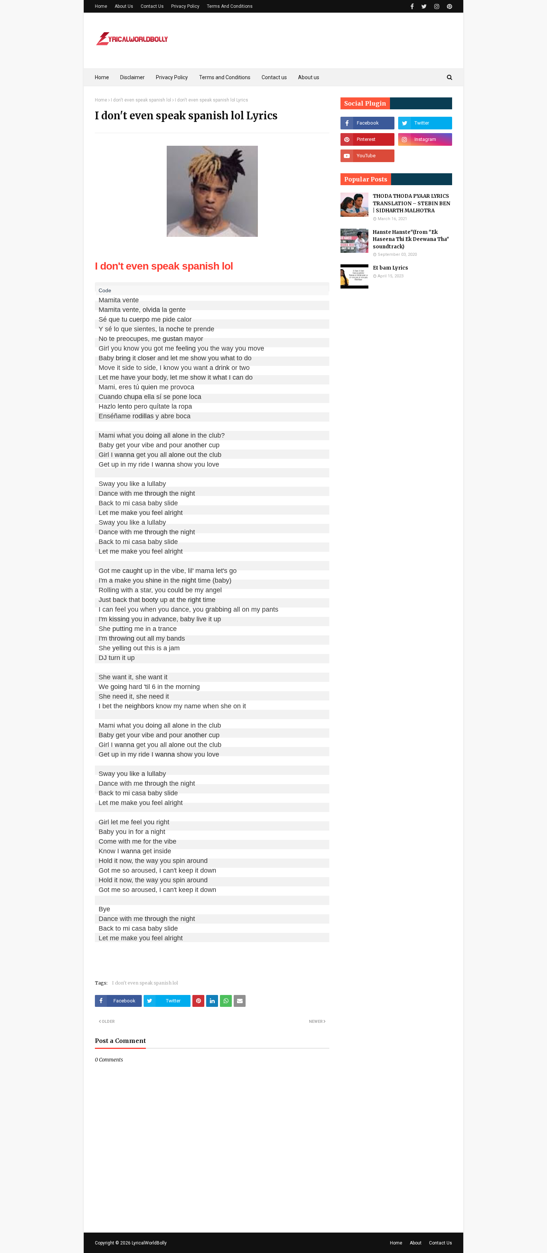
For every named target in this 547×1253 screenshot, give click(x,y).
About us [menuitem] (308, 77)
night (189, 580)
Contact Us (152, 6)
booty (150, 599)
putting (122, 628)
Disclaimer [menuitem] (132, 77)
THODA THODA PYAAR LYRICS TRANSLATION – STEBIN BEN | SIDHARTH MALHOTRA (411, 203)
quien (149, 387)
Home (101, 6)
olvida (151, 309)
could (175, 590)
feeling (186, 348)
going (119, 686)
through (156, 493)
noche (175, 329)
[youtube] (367, 155)
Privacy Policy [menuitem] (172, 77)
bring (123, 358)
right (194, 599)
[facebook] (412, 6)
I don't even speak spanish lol (141, 100)
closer (147, 358)
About (416, 1243)
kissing (119, 619)
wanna (124, 454)
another (195, 445)
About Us (124, 6)
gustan (173, 338)
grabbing (218, 609)
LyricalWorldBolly (149, 1243)
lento (125, 406)
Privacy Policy (185, 6)
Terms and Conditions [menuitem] (224, 77)
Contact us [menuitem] (274, 77)
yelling (121, 648)
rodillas (143, 416)
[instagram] (436, 6)
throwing (121, 638)
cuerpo (139, 319)
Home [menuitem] (102, 77)
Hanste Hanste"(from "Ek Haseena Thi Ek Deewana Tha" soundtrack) (411, 239)
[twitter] (424, 6)
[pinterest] (448, 6)
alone (180, 435)
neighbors (139, 706)
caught (132, 570)
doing (153, 435)
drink (222, 367)
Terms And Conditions (230, 6)
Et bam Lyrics (390, 268)
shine (153, 580)
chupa (133, 396)
